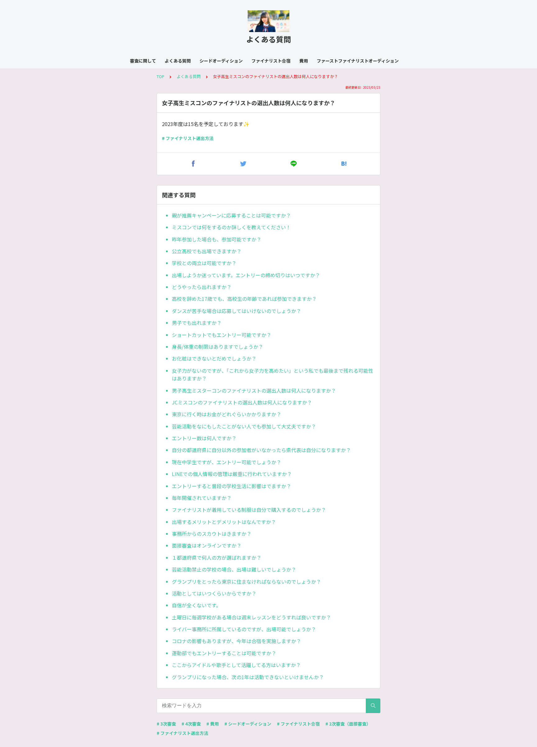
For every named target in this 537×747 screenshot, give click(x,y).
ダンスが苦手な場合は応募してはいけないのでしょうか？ (236, 311)
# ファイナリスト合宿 (298, 724)
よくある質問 (178, 61)
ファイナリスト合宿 (271, 61)
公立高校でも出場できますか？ (206, 251)
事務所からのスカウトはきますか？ (211, 533)
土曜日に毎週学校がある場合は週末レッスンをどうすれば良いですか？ (251, 617)
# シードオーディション (247, 724)
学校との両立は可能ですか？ (204, 263)
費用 (303, 61)
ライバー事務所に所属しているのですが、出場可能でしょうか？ (244, 629)
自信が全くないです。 (196, 605)
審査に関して (143, 61)
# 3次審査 (166, 724)
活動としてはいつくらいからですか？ (214, 593)
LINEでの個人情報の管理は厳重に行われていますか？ (232, 474)
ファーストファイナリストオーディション (358, 61)
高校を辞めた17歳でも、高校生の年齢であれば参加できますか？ (244, 298)
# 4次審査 (191, 724)
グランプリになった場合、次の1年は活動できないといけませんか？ (248, 677)
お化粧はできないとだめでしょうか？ (214, 358)
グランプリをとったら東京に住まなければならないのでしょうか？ (246, 581)
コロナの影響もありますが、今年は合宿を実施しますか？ (236, 641)
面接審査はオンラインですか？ (206, 545)
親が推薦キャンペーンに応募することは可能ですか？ (231, 215)
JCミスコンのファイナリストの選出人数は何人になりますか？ (242, 402)
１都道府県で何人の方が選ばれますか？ (216, 557)
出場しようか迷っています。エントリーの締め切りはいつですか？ (246, 275)
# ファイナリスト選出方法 (187, 138)
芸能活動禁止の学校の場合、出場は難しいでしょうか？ (234, 569)
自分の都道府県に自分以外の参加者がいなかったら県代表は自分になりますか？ (261, 450)
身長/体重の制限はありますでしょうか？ (217, 346)
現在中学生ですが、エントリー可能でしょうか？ (226, 462)
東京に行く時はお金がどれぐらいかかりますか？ (226, 414)
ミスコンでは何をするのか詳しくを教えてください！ (231, 227)
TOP (160, 76)
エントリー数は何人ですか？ (204, 438)
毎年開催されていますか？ (202, 498)
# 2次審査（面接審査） (348, 724)
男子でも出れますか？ (197, 322)
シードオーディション (221, 61)
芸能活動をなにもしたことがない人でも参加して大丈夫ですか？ (244, 426)
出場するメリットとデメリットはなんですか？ (224, 521)
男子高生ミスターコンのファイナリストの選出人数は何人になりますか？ (254, 390)
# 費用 (212, 724)
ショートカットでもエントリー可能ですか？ (221, 334)
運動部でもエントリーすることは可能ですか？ (224, 653)
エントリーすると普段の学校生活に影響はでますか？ (231, 486)
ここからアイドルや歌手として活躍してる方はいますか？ (236, 665)
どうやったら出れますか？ (202, 287)
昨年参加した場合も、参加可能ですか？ (216, 239)
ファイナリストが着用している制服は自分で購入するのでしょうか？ (249, 509)
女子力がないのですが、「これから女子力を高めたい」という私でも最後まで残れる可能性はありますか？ (272, 374)
